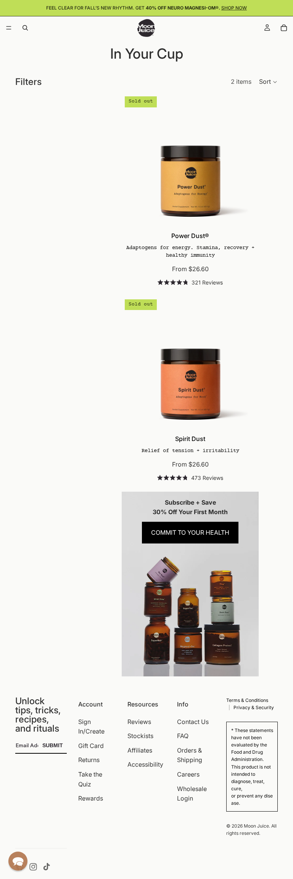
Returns (89, 760)
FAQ (182, 736)
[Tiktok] (46, 866)
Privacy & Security (253, 707)
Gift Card (91, 746)
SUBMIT (52, 745)
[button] (268, 82)
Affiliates (139, 750)
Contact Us (193, 721)
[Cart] (283, 27)
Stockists (140, 736)
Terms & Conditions (247, 700)
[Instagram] (33, 866)
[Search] (25, 27)
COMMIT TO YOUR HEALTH (190, 532)
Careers (188, 774)
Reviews (139, 721)
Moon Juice (256, 826)
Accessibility (145, 764)
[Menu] (9, 28)
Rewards (90, 798)
